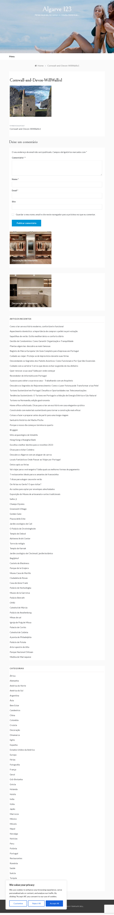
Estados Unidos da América (22, 749)
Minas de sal (15, 617)
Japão (12, 809)
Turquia (13, 878)
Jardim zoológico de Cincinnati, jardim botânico (31, 553)
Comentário (18, 157)
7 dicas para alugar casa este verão (26, 479)
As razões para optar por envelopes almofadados (32, 489)
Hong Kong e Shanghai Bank (23, 440)
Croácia (13, 725)
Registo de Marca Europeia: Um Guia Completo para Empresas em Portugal (44, 351)
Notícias (14, 838)
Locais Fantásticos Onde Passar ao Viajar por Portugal (35, 459)
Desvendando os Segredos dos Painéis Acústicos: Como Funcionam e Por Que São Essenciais (52, 361)
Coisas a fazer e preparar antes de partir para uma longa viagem (39, 415)
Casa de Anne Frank (19, 583)
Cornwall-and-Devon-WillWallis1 (25, 129)
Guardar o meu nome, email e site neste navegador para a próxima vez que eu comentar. (55, 214)
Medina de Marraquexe (20, 657)
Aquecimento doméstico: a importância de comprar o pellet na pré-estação (44, 331)
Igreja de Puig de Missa (20, 622)
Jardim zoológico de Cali (21, 523)
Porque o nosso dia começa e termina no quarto (31, 425)
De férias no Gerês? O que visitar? (25, 484)
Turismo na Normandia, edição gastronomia (30, 400)
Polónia (13, 848)
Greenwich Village (18, 509)
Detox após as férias (19, 464)
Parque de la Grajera (19, 568)
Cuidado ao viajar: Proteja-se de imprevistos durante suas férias (39, 356)
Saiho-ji (13, 499)
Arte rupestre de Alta (19, 647)
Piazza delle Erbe (17, 518)
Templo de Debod (18, 533)
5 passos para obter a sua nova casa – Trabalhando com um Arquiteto (41, 380)
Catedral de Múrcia (18, 607)
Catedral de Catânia (19, 632)
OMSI (12, 602)
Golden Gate (15, 514)
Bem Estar (14, 705)
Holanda (14, 789)
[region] (36, 894)
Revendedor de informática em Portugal (28, 375)
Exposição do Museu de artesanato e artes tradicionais (35, 494)
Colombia (14, 720)
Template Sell (77, 906)
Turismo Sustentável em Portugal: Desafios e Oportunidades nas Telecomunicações (48, 390)
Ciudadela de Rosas (19, 578)
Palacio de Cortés (18, 627)
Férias (12, 759)
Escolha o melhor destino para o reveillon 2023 (31, 445)
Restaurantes (16, 858)
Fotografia (15, 764)
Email (15, 190)
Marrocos (14, 814)
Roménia (14, 863)
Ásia (12, 700)
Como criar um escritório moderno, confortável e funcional (37, 326)
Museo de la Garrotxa (20, 593)
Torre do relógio (17, 543)
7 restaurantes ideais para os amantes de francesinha (34, 474)
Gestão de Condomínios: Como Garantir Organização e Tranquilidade (41, 341)
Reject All (36, 903)
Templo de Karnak (18, 548)
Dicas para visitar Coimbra (22, 449)
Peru (12, 843)
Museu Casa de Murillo (20, 573)
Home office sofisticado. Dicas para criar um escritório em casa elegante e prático (47, 405)
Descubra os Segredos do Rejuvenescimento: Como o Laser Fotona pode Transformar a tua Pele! (54, 385)
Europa (13, 754)
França (13, 769)
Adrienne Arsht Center (20, 538)
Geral (12, 774)
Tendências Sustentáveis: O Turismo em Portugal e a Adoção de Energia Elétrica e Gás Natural (53, 395)
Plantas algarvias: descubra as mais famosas (30, 346)
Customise (18, 903)
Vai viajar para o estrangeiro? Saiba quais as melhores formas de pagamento (45, 469)
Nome (15, 179)
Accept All (54, 903)
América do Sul (16, 690)
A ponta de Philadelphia (20, 637)
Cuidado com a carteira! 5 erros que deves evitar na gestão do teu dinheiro (44, 366)
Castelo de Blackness (19, 563)
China (12, 715)
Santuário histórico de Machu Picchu (26, 420)
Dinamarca (15, 735)
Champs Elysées (17, 504)
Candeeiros (15, 710)
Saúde (12, 868)
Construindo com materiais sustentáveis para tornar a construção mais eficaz (45, 410)
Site (14, 201)
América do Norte (18, 685)
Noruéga (14, 833)
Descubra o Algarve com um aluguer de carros (31, 454)
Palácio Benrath (17, 597)
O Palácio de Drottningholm (23, 528)
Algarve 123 (57, 9)
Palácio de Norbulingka (20, 588)
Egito (12, 740)
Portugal (14, 853)
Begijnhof (14, 558)
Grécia (13, 784)
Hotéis (13, 794)
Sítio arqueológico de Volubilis (24, 435)
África (12, 676)
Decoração (15, 730)
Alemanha (14, 680)
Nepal (12, 828)
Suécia (13, 873)
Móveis (13, 824)
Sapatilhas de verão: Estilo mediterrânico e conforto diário (37, 336)
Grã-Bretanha (16, 779)
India (12, 799)
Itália (12, 804)
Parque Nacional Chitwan (21, 652)
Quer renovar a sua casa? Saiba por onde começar (32, 370)
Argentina (14, 695)
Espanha (14, 745)
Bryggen (14, 430)
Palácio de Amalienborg (21, 612)
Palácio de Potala (18, 642)
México (13, 819)
